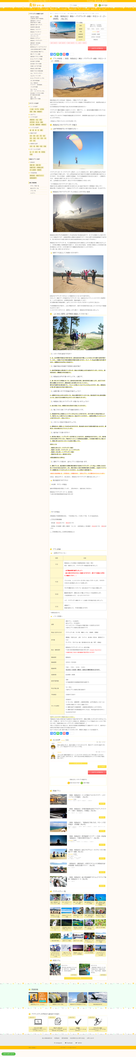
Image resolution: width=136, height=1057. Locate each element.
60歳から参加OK (70, 42)
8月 (44, 135)
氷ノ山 (37, 122)
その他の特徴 (33, 172)
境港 (41, 122)
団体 (31, 111)
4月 (31, 135)
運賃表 (67, 522)
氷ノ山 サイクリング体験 (36, 59)
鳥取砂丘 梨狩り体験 (35, 68)
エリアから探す (63, 9)
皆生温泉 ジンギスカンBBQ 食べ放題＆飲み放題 (36, 94)
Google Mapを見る (95, 649)
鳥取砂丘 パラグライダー (36, 40)
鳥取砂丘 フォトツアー (35, 29)
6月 (37, 135)
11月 (38, 138)
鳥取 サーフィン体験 (35, 54)
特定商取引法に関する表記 (77, 1038)
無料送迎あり (33, 178)
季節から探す (53, 9)
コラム (103, 9)
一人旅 (31, 109)
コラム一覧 (33, 190)
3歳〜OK (38, 165)
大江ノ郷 (32, 124)
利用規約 (56, 1038)
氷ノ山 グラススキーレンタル (37, 78)
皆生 (41, 119)
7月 (41, 135)
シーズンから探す (34, 127)
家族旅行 (39, 111)
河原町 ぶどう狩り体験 (35, 66)
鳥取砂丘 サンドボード (36, 31)
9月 (31, 138)
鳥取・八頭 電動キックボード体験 (35, 97)
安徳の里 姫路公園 (35, 27)
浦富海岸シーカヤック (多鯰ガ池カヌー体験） (35, 21)
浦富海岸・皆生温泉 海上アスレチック (34, 43)
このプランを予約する (97, 48)
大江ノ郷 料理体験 (35, 80)
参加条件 (32, 162)
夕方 (31, 146)
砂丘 (36, 152)
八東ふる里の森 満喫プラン (37, 51)
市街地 (43, 152)
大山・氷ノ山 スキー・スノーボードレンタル (36, 90)
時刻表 (58, 522)
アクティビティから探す (43, 9)
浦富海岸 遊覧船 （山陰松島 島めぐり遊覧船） (36, 17)
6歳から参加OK (62, 42)
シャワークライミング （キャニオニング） (34, 35)
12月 (42, 138)
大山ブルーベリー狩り (35, 75)
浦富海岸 (38, 124)
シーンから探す (34, 106)
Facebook (98, 1)
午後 (45, 146)
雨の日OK (32, 175)
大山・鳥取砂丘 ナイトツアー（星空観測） (36, 83)
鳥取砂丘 (44, 124)
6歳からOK (32, 167)
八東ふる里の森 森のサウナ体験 (38, 49)
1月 (45, 138)
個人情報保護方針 (47, 1038)
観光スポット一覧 (95, 9)
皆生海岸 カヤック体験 (35, 63)
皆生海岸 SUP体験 (35, 61)
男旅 (35, 111)
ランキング (32, 9)
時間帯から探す (34, 143)
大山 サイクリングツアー (36, 73)
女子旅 (42, 109)
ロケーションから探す (84, 9)
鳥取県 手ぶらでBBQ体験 (36, 71)
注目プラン (33, 114)
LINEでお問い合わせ (8, 1053)
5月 (34, 135)
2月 (31, 140)
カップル (37, 109)
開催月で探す (33, 133)
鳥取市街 (32, 119)
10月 (34, 138)
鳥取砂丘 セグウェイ (35, 38)
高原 (31, 154)
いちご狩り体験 (34, 86)
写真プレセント (40, 175)
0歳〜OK (32, 165)
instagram (91, 1)
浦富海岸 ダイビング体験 (36, 56)
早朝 (37, 146)
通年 (41, 130)
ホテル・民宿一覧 (34, 185)
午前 (41, 146)
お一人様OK (78, 42)
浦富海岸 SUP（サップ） (36, 24)
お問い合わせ (90, 1038)
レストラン (32, 193)
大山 (37, 119)
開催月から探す (73, 9)
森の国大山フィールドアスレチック (38, 46)
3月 (34, 140)
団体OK (84, 42)
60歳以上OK (40, 167)
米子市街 (32, 122)
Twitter (105, 1)
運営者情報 (65, 1038)
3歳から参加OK (54, 42)
